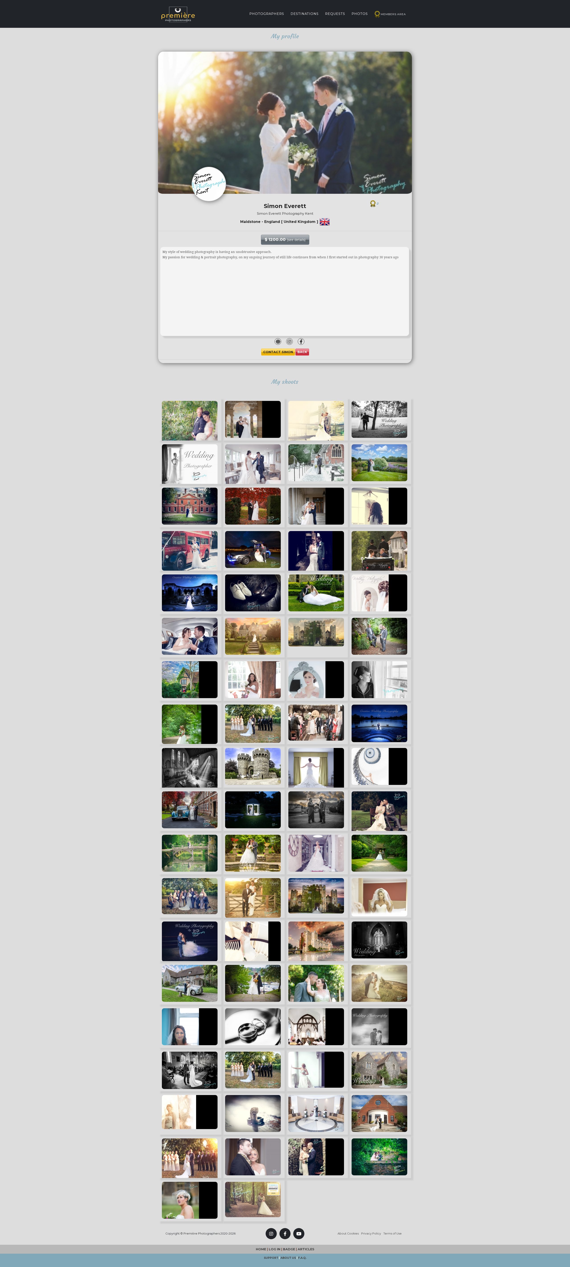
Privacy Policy (371, 1233)
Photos (360, 14)
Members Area (393, 14)
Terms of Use (392, 1233)
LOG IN (274, 1249)
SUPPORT (271, 1257)
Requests (335, 14)
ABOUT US (288, 1257)
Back (302, 352)
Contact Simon (278, 352)
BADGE (289, 1249)
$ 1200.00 (285, 239)
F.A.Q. (302, 1257)
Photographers (266, 14)
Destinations (305, 14)
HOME (261, 1249)
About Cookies (348, 1233)
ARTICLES (306, 1249)
